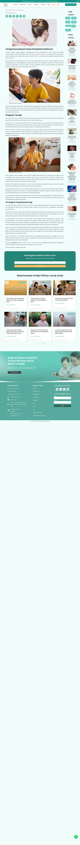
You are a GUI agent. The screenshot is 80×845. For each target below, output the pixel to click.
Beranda (15, 4)
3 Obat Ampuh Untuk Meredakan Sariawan (72, 215)
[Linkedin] (60, 389)
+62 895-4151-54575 (32, 242)
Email (55, 400)
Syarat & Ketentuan (37, 412)
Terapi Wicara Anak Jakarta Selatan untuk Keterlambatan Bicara (38, 300)
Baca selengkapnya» (72, 55)
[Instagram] (64, 389)
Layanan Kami (36, 394)
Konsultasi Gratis (71, 4)
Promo (53, 4)
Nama (55, 396)
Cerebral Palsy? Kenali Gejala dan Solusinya (72, 67)
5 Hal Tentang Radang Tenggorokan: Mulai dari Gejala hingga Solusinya (72, 196)
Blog (49, 4)
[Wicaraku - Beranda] (5, 4)
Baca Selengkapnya (11, 304)
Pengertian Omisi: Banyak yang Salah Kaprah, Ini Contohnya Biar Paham (39, 331)
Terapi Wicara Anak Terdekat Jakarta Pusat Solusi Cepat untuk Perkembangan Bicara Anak (15, 331)
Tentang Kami (23, 4)
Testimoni (43, 4)
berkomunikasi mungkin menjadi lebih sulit (38, 54)
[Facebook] (57, 389)
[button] (7, 16)
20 (44, 343)
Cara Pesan (36, 4)
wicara (26, 184)
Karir (58, 4)
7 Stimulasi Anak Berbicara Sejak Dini (72, 138)
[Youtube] (68, 389)
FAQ (34, 409)
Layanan (30, 4)
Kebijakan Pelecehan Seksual (39, 415)
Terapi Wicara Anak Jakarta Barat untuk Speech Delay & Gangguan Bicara (15, 300)
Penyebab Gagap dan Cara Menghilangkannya (72, 101)
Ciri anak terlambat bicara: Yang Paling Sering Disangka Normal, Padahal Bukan (63, 331)
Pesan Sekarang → (55, 1)
